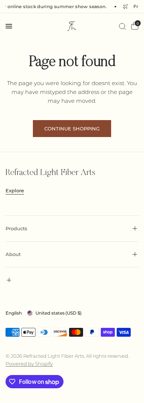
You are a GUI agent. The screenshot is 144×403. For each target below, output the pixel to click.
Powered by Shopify (29, 364)
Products (16, 228)
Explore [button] (15, 190)
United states (58, 313)
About (13, 254)
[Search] (122, 26)
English (14, 313)
